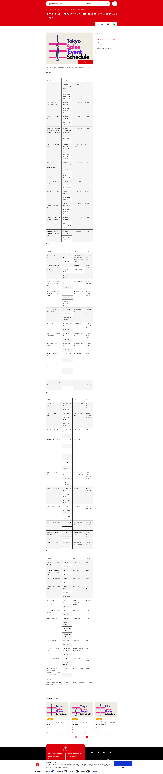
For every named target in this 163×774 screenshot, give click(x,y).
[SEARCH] (114, 3)
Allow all (123, 763)
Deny (123, 767)
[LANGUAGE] (107, 4)
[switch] (65, 771)
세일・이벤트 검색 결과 (59, 9)
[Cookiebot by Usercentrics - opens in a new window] (37, 771)
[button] (80, 62)
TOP (48, 9)
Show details (95, 771)
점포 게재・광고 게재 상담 (103, 759)
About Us (93, 759)
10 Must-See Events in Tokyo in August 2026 (106, 39)
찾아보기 (51, 9)
